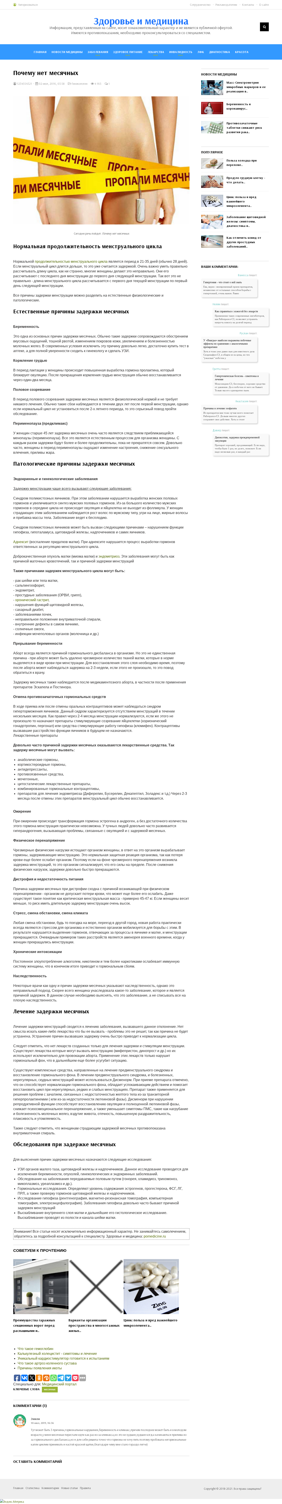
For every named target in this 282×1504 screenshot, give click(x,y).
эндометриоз (108, 556)
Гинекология (79, 84)
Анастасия (241, 401)
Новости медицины (67, 52)
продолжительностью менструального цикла (71, 261)
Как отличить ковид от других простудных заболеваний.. (243, 242)
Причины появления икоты (40, 1368)
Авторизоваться (28, 5)
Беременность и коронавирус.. (238, 106)
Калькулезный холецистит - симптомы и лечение (57, 1353)
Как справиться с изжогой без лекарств (236, 311)
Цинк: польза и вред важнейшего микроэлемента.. (150, 1323)
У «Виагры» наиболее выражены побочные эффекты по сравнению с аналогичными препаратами (227, 344)
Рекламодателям (226, 5)
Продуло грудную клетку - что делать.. (245, 180)
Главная (40, 52)
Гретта (217, 369)
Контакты (248, 5)
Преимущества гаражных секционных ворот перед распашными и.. (34, 1325)
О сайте (264, 5)
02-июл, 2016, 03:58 (51, 84)
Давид (217, 430)
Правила (85, 1488)
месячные (50, 1389)
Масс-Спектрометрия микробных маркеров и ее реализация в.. (246, 87)
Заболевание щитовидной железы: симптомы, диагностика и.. (246, 221)
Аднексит (20, 542)
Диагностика (219, 52)
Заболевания (98, 52)
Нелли (216, 304)
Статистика (32, 1488)
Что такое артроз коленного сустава (47, 1363)
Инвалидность (180, 52)
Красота (242, 52)
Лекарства (156, 52)
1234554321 (24, 84)
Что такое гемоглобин (35, 1349)
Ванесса (243, 275)
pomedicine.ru (155, 1236)
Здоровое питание (128, 52)
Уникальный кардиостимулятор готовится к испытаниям (63, 1358)
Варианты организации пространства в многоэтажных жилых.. (94, 1325)
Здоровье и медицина (141, 20)
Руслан (244, 333)
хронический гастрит (31, 600)
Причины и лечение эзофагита (220, 408)
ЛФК (200, 52)
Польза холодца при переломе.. (241, 162)
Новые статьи (69, 1488)
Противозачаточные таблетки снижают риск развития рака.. (244, 127)
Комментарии (50, 1488)
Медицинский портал (59, 1384)
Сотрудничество (200, 5)
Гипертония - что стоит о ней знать (222, 282)
